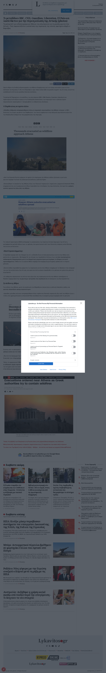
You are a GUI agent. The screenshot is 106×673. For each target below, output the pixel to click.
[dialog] (53, 336)
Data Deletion (43, 369)
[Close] (81, 303)
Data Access (53, 369)
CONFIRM (41, 363)
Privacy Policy (62, 369)
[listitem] (53, 332)
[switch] (73, 335)
